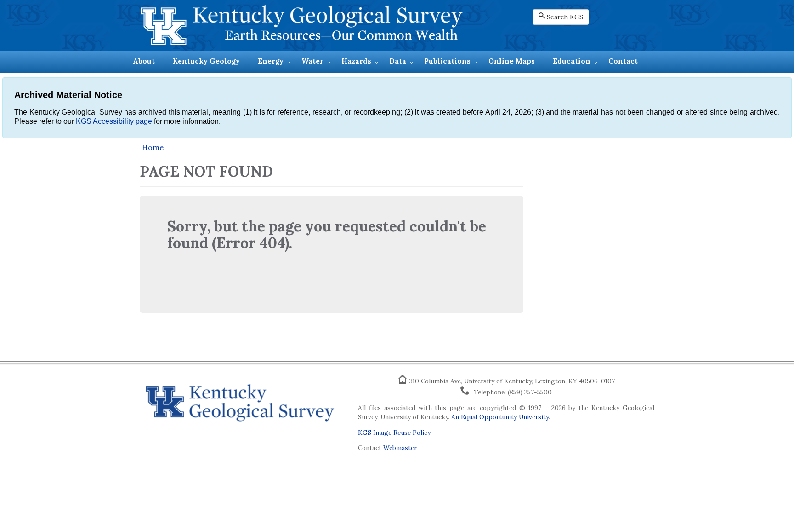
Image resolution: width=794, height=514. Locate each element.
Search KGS (565, 17)
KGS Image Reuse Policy (394, 432)
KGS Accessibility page (114, 121)
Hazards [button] (356, 61)
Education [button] (571, 61)
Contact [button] (623, 61)
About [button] (144, 61)
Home (153, 147)
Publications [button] (447, 61)
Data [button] (397, 61)
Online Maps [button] (511, 61)
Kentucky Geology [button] (206, 61)
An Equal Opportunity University (500, 417)
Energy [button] (271, 61)
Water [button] (312, 61)
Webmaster (400, 448)
